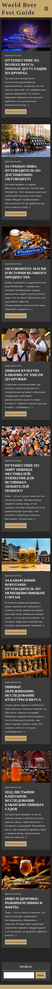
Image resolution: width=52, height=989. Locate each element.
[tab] (46, 8)
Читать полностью (15, 111)
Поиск (26, 966)
